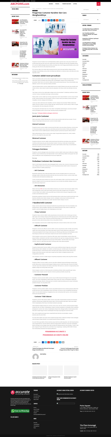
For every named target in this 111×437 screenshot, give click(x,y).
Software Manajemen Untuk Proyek (54, 377)
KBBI (41, 188)
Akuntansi (84, 63)
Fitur (83, 66)
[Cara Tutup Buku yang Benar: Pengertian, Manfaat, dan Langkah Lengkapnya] (15, 31)
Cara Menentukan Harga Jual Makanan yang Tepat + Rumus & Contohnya (24, 21)
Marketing (84, 76)
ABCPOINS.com (20, 3)
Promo (35, 407)
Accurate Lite (36, 397)
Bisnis (83, 64)
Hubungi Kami (36, 426)
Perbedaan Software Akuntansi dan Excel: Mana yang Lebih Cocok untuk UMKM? (24, 65)
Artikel (75, 3)
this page (21, 83)
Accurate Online (85, 61)
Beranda (51, 3)
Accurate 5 (36, 394)
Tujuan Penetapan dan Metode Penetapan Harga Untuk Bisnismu (43, 349)
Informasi (84, 68)
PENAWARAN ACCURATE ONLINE (55, 334)
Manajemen (84, 74)
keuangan (84, 70)
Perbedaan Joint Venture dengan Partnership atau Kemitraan (39, 377)
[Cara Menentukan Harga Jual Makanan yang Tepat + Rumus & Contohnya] (15, 21)
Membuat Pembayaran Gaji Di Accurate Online (70, 377)
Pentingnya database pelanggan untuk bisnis (48, 113)
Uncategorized (35, 10)
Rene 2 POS (36, 399)
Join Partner (36, 411)
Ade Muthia (35, 17)
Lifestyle (84, 72)
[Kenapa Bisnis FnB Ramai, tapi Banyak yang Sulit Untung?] (15, 44)
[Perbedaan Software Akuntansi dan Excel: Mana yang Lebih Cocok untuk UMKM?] (15, 65)
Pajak (83, 78)
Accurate (84, 59)
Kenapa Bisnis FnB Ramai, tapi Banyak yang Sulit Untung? (24, 43)
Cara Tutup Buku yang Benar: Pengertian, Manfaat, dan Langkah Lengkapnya (23, 32)
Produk (57, 3)
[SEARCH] (97, 9)
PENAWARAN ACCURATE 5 (55, 331)
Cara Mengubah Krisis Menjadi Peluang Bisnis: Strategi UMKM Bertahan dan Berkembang (23, 54)
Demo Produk (36, 409)
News (35, 427)
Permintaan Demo (66, 3)
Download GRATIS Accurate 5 (40, 414)
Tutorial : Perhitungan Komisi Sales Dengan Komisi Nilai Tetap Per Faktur (69, 349)
